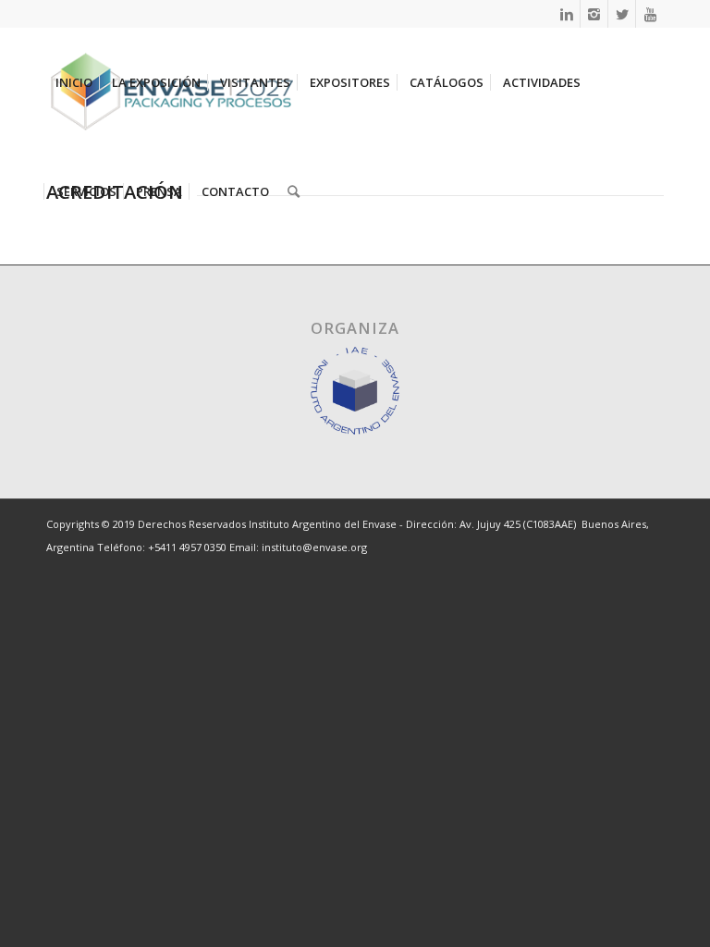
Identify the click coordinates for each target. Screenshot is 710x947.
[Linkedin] (566, 14)
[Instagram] (594, 14)
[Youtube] (650, 14)
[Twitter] (621, 14)
